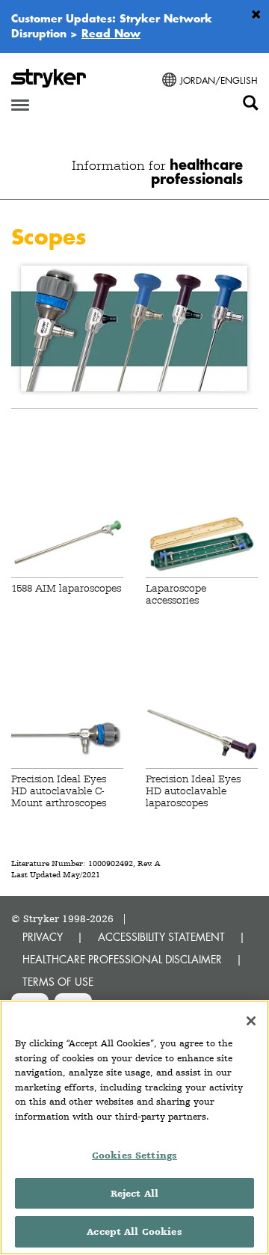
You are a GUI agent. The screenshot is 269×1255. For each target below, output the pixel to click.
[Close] (251, 1020)
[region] (134, 1127)
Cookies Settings (134, 1155)
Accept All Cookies (134, 1231)
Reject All (134, 1193)
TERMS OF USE (57, 982)
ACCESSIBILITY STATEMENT (161, 937)
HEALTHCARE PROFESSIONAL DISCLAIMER (122, 959)
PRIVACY (42, 937)
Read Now (110, 32)
